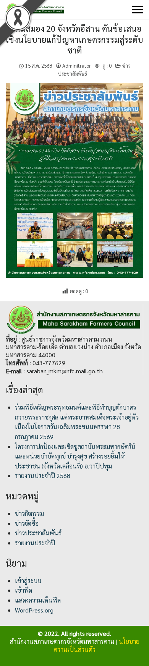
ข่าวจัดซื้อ (27, 523)
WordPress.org (34, 610)
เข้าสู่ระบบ (28, 581)
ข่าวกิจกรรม (29, 513)
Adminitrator (76, 65)
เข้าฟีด (23, 590)
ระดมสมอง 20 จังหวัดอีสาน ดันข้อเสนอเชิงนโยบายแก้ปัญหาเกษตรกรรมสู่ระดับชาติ (74, 39)
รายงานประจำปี (35, 543)
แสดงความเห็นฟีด (38, 600)
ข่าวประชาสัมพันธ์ (38, 533)
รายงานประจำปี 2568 (42, 476)
